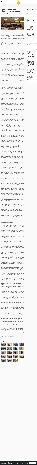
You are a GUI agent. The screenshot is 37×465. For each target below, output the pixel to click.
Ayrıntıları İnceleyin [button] (24, 463)
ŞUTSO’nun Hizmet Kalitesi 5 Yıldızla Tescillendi (30, 34)
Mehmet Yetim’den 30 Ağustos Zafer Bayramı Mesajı (31, 15)
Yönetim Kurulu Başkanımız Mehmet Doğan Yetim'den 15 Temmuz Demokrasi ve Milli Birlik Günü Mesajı (31, 55)
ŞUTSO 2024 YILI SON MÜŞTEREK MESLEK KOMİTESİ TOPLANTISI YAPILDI (12, 11)
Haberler (3, 15)
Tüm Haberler (30, 81)
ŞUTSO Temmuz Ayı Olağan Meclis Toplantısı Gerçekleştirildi (31, 47)
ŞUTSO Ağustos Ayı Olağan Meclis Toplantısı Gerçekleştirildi (31, 28)
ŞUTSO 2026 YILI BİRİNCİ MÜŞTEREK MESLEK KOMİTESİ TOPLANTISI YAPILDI (31, 41)
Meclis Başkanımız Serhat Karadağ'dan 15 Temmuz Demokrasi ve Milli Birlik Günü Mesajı (31, 63)
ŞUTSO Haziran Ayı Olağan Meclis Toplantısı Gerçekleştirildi (31, 71)
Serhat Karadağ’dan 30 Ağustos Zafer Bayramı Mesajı (31, 21)
